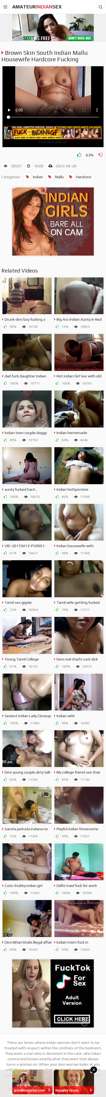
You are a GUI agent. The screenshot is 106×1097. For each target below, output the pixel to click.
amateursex (37, 7)
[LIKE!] (79, 155)
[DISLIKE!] (100, 155)
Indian (38, 177)
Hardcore (83, 177)
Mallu (59, 177)
